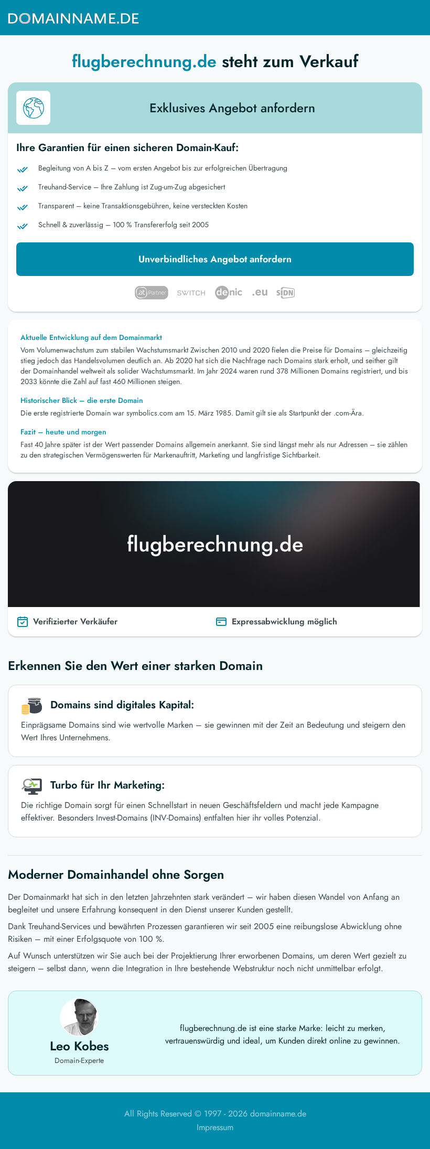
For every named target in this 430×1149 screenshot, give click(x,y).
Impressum (215, 1127)
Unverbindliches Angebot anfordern (215, 259)
